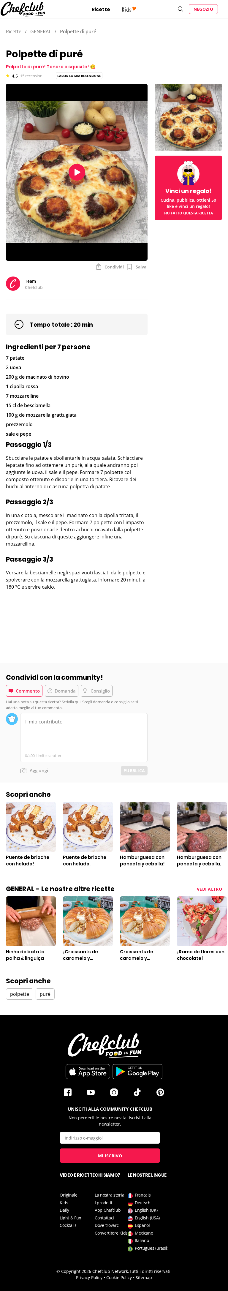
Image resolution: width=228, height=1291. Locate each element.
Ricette (101, 9)
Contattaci (104, 1218)
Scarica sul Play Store (137, 1071)
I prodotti (103, 1202)
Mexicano (144, 1233)
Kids (64, 1202)
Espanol (142, 1225)
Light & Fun (70, 1218)
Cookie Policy (119, 1277)
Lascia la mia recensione (79, 76)
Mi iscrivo (110, 1156)
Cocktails (68, 1225)
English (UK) (146, 1210)
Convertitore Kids (111, 1233)
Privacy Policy (89, 1277)
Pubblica (134, 770)
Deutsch (143, 1202)
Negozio (203, 9)
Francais (143, 1195)
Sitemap (144, 1277)
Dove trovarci (107, 1225)
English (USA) (147, 1218)
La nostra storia (109, 1195)
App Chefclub (108, 1210)
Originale (68, 1195)
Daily (64, 1210)
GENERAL (40, 31)
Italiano (142, 1240)
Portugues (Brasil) (151, 1248)
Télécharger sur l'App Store (88, 1071)
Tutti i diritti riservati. (150, 1271)
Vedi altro (209, 889)
